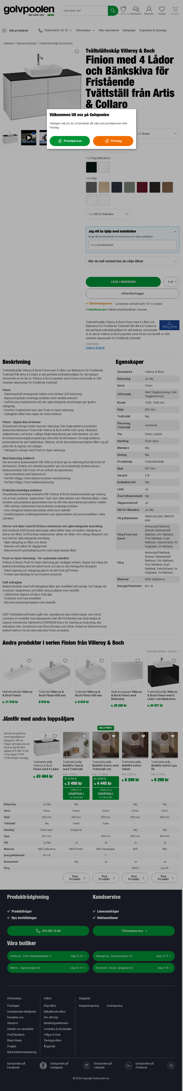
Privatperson (73, 141)
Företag (116, 141)
